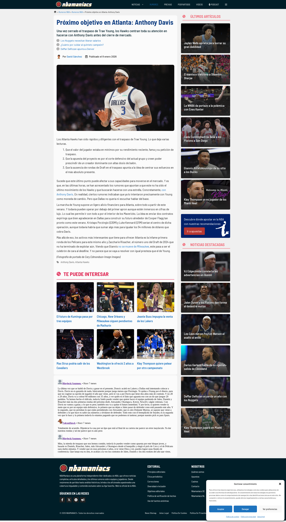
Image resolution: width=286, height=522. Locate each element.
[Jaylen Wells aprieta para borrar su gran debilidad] (205, 38)
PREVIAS (168, 4)
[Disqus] (115, 415)
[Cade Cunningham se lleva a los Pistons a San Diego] (205, 132)
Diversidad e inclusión (156, 486)
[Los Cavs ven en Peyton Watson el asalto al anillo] (205, 329)
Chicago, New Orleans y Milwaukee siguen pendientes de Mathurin (114, 321)
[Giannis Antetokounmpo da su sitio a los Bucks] (205, 163)
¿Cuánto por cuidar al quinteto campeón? (82, 44)
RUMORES (154, 4)
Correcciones (153, 481)
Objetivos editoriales (156, 491)
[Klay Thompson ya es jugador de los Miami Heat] (205, 195)
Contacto (195, 486)
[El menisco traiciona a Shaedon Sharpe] (205, 69)
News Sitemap (150, 513)
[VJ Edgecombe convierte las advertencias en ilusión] (205, 266)
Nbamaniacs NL (198, 496)
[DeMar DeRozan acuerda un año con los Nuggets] (205, 391)
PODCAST (214, 4)
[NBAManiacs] (74, 4)
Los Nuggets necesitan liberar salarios (81, 40)
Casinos (194, 481)
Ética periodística (154, 476)
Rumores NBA (64, 12)
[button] (280, 483)
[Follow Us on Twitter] (69, 499)
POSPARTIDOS (184, 4)
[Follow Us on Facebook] (62, 499)
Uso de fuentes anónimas (158, 501)
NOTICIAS (136, 4)
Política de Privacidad (198, 513)
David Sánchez (74, 56)
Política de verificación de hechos (161, 496)
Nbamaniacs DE (198, 491)
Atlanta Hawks (82, 261)
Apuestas (195, 476)
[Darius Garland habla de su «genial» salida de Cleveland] (205, 360)
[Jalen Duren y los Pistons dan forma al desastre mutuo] (205, 298)
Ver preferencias (270, 509)
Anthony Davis (67, 261)
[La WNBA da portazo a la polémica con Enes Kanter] (205, 101)
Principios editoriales (156, 471)
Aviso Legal (164, 513)
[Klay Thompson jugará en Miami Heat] (205, 423)
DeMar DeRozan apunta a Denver (77, 48)
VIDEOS (199, 4)
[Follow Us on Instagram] (76, 499)
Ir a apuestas (194, 231)
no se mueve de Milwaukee (133, 246)
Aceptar (220, 509)
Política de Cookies (179, 513)
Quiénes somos (197, 471)
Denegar (245, 509)
